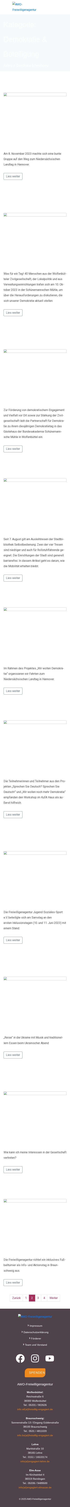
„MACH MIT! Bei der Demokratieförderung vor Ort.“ (34, 335)
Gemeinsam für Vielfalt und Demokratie (27, 199)
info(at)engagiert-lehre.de (35, 1461)
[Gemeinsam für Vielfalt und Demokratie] (35, 240)
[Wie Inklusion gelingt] (35, 505)
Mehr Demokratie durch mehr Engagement (29, 1077)
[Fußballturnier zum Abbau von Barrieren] (35, 1004)
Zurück (16, 1298)
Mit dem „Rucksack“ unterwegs (35, 710)
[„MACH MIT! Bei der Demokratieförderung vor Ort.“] (35, 376)
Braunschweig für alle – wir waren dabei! (30, 837)
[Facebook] (20, 1358)
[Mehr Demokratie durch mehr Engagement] (35, 1119)
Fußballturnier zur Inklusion (31, 1189)
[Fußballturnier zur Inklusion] (35, 1226)
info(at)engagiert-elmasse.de (35, 1487)
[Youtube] (49, 1358)
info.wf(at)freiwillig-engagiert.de (35, 1409)
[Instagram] (35, 1358)
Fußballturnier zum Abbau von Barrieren (32, 963)
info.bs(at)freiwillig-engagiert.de (35, 1435)
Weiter (54, 1298)
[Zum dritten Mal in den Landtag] (35, 635)
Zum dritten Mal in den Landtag (31, 597)
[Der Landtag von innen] (35, 120)
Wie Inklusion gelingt (24, 468)
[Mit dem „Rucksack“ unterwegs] (35, 747)
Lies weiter (13, 176)
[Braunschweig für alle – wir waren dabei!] (35, 878)
